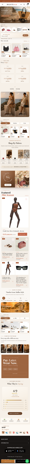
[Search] (24, 4)
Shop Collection (5, 15)
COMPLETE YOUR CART (22, 461)
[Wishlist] (13, 239)
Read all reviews (14, 413)
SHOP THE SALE (7, 461)
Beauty (12, 4)
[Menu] (2, 4)
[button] (9, 44)
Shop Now (15, 373)
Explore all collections (20, 166)
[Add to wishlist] (9, 127)
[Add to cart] (9, 137)
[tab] (5, 123)
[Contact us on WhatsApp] (27, 461)
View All (27, 195)
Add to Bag (22, 234)
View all (26, 41)
